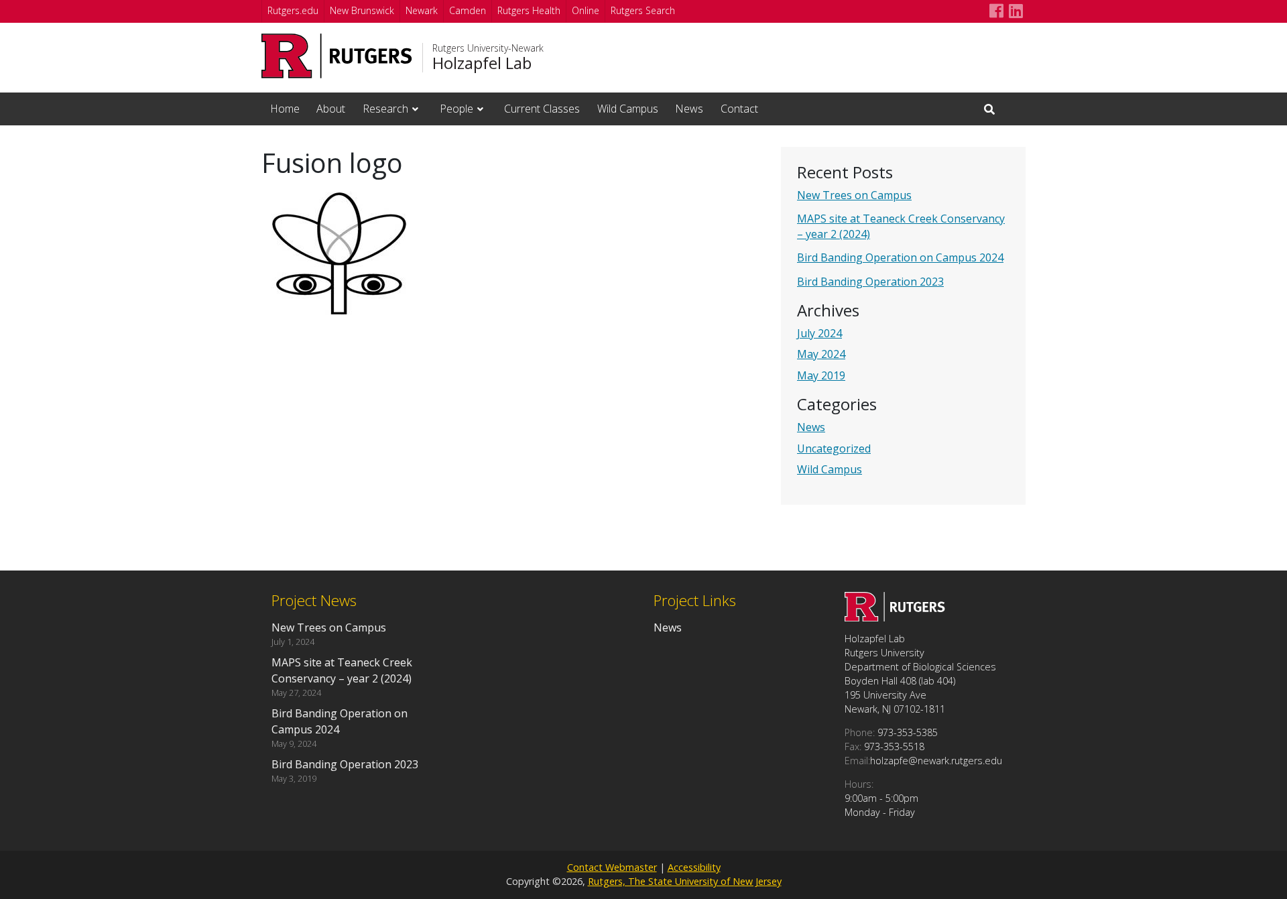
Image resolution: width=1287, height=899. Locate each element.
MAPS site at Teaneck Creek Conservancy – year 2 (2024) (341, 670)
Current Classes (542, 108)
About (330, 108)
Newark (422, 10)
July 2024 (819, 333)
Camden (467, 10)
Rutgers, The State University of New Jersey (685, 881)
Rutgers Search (643, 10)
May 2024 (821, 354)
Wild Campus (627, 108)
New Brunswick (362, 10)
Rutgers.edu (292, 10)
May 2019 (821, 375)
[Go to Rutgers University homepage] (337, 56)
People (456, 108)
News (689, 108)
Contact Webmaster (612, 867)
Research (385, 108)
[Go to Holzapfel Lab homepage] (895, 617)
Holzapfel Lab (482, 63)
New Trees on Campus (854, 195)
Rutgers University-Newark (488, 48)
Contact (739, 108)
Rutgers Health (528, 10)
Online (585, 10)
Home (285, 108)
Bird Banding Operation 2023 (870, 281)
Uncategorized (834, 448)
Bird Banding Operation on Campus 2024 (900, 257)
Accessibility (694, 867)
